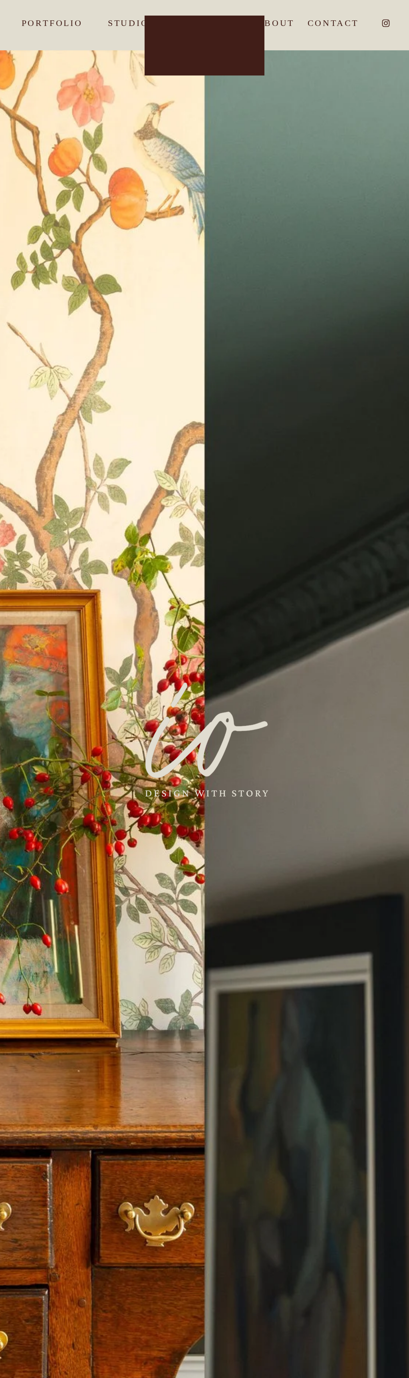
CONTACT (333, 23)
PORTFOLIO (52, 23)
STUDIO (128, 23)
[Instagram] (386, 23)
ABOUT (275, 23)
